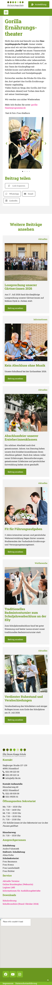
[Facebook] (6, 974)
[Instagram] (20, 974)
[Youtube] (13, 974)
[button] (6, 12)
